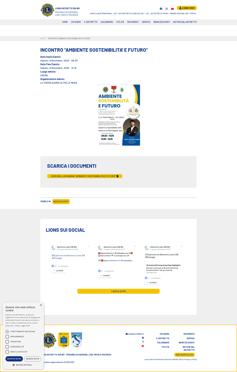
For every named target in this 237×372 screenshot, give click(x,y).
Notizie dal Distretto (185, 22)
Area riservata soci (184, 355)
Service (146, 22)
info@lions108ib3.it (136, 334)
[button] (23, 365)
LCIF (115, 13)
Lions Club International (101, 13)
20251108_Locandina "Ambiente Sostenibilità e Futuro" (84, 176)
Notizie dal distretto (189, 348)
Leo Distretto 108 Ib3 (159, 13)
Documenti (133, 22)
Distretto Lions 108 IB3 (67, 247)
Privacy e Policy (190, 359)
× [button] (41, 305)
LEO (147, 13)
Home (65, 22)
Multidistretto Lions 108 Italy (131, 13)
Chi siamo (76, 22)
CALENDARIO (107, 22)
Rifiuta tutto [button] (32, 359)
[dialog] (23, 335)
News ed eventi (162, 22)
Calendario (163, 342)
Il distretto (90, 22)
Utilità (120, 22)
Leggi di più (25, 325)
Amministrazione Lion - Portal (183, 13)
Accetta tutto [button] (14, 359)
